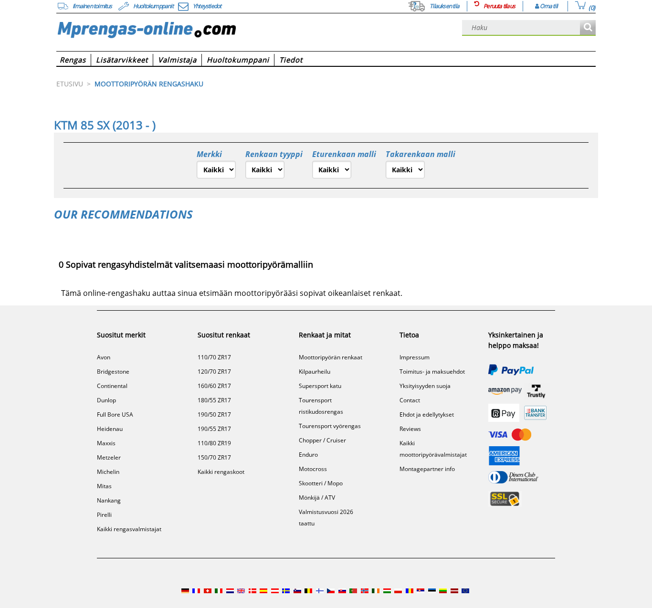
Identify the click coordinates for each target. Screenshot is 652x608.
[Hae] (588, 28)
